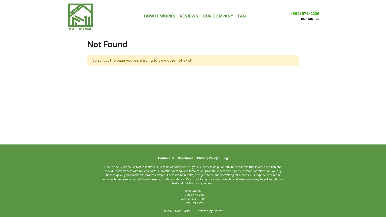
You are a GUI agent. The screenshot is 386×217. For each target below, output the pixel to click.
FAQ (242, 16)
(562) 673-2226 (305, 13)
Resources (185, 158)
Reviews (189, 16)
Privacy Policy (207, 158)
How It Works (159, 16)
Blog (225, 158)
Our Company (218, 16)
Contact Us (310, 18)
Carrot (218, 211)
